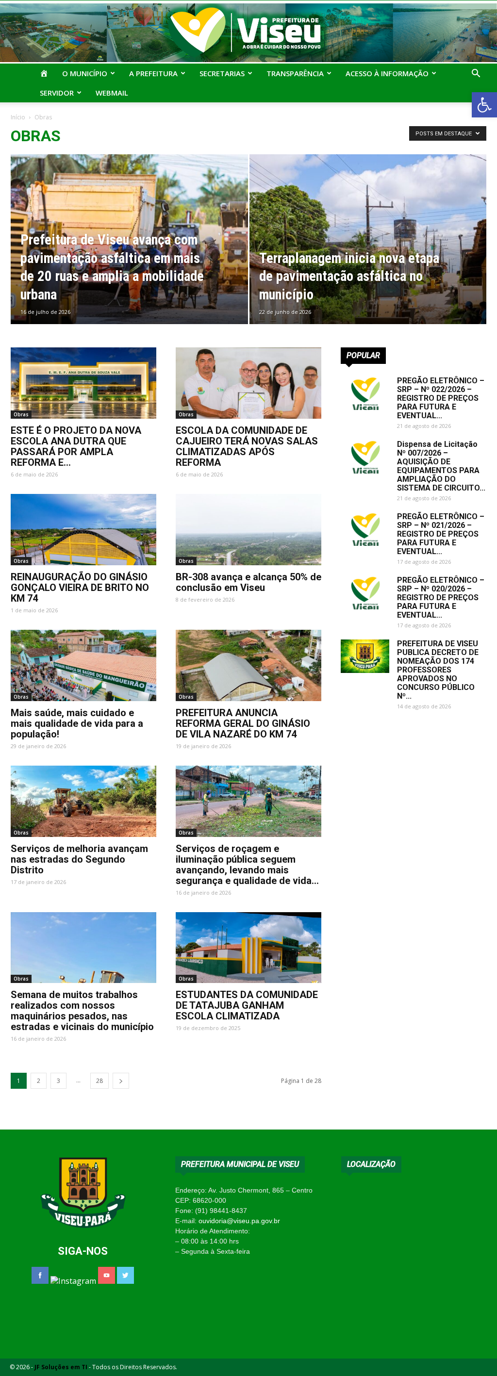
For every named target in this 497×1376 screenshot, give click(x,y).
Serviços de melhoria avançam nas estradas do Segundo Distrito (79, 859)
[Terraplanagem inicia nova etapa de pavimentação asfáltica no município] (368, 257)
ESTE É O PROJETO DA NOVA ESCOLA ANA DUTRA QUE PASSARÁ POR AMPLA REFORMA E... (76, 446)
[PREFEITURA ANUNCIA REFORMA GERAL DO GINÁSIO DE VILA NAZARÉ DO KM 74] (248, 665)
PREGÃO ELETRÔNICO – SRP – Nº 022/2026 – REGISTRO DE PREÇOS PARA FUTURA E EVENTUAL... (440, 398)
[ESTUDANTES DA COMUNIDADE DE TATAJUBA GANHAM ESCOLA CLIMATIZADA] (248, 947)
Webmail (112, 93)
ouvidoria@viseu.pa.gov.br (239, 1221)
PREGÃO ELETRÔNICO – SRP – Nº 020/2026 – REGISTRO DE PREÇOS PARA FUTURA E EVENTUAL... (440, 597)
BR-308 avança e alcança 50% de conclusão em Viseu (248, 582)
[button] (484, 104)
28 (99, 1081)
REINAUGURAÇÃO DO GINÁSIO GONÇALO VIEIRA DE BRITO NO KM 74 (80, 587)
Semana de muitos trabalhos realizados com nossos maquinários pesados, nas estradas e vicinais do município (82, 1010)
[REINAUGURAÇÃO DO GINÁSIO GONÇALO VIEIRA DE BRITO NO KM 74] (83, 529)
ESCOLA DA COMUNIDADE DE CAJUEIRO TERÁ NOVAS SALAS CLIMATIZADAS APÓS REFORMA (247, 446)
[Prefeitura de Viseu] (248, 32)
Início (18, 117)
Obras (21, 414)
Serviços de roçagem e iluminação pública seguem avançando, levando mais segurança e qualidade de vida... (247, 864)
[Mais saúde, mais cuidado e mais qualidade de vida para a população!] (83, 665)
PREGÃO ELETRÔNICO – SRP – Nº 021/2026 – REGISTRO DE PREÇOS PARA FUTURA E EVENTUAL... (440, 534)
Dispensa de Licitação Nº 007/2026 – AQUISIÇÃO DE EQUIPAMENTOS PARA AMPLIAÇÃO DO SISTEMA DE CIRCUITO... (441, 466)
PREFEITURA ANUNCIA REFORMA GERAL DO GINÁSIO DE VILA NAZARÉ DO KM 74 (243, 723)
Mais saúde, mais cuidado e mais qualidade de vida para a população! (77, 723)
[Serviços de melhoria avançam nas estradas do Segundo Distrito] (83, 801)
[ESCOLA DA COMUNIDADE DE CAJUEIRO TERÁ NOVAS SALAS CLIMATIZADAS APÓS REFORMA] (248, 383)
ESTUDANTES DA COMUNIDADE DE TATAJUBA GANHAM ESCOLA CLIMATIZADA (247, 1005)
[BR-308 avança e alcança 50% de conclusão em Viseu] (248, 529)
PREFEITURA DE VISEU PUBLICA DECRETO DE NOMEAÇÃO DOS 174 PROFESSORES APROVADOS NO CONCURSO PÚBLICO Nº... (438, 670)
